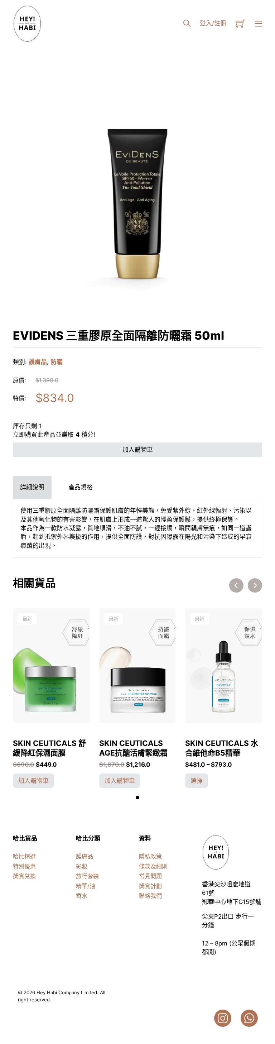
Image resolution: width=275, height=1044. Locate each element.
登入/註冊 (213, 23)
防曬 (56, 361)
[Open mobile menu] (258, 24)
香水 (81, 895)
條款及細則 (153, 866)
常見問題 (150, 876)
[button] (252, 80)
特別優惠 (24, 866)
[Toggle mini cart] (240, 23)
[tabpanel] (137, 528)
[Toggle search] (186, 23)
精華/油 (85, 886)
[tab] (32, 487)
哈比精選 (24, 856)
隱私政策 (150, 856)
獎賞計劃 (150, 886)
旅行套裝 (87, 876)
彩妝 (81, 866)
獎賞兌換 (24, 876)
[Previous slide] (236, 585)
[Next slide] (255, 585)
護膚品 (38, 361)
